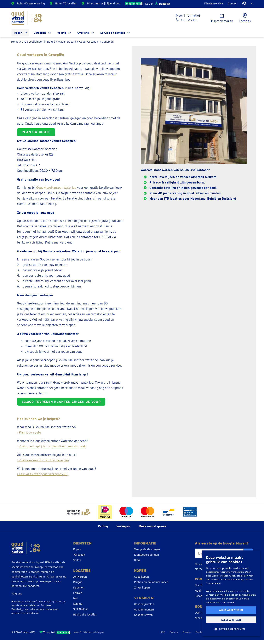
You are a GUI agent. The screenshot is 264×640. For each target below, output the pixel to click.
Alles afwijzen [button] (231, 619)
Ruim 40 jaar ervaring (31, 3)
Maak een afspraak (152, 526)
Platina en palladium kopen (151, 582)
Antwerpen (80, 576)
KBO (162, 632)
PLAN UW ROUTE (36, 132)
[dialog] (231, 593)
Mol (75, 598)
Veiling (61, 32)
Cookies (186, 632)
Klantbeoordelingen (146, 554)
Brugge (77, 582)
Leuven (77, 592)
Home (15, 41)
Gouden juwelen (144, 604)
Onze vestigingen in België (38, 41)
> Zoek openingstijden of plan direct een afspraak (51, 446)
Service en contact (112, 32)
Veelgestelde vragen (147, 549)
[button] (231, 629)
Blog (137, 560)
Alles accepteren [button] (231, 610)
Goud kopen (141, 576)
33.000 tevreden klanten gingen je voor (61, 402)
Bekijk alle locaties (85, 614)
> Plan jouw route (29, 432)
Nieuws (199, 618)
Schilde (77, 603)
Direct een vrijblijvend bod (103, 3)
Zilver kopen (142, 587)
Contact (233, 3)
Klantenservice (213, 3)
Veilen (77, 560)
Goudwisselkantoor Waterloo (56, 187)
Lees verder (228, 602)
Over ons (83, 32)
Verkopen (40, 32)
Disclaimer (201, 632)
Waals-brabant (67, 41)
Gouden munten (144, 609)
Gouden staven (143, 614)
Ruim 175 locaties (66, 3)
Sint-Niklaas (80, 609)
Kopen (18, 32)
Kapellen (78, 587)
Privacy (174, 632)
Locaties (200, 596)
